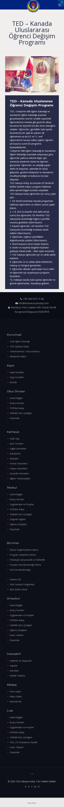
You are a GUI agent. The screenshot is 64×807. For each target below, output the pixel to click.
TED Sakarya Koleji (19, 346)
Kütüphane (15, 453)
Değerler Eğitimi (18, 519)
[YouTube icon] (32, 786)
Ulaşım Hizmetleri (18, 468)
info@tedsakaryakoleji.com (33, 303)
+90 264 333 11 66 (33, 299)
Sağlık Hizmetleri (18, 448)
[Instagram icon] (38, 786)
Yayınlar (14, 665)
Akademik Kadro (18, 356)
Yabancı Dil (15, 579)
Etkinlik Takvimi (17, 675)
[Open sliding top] (60, 3)
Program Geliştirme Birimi (23, 554)
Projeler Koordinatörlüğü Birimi (25, 564)
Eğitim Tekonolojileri (20, 478)
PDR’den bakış (17, 408)
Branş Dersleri (17, 403)
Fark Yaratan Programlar (22, 584)
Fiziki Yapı (14, 438)
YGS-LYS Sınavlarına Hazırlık (23, 742)
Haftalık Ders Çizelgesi (21, 413)
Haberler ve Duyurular (21, 660)
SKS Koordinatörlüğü (20, 569)
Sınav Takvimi (16, 635)
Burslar (13, 382)
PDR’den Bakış (17, 509)
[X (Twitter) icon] (29, 786)
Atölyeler (14, 458)
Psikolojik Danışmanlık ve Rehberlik (27, 559)
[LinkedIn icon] (35, 786)
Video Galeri (16, 696)
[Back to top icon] (32, 774)
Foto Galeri (15, 691)
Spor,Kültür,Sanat (18, 589)
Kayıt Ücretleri (17, 377)
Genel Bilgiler (16, 398)
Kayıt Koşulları (17, 372)
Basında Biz (16, 701)
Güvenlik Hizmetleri (19, 473)
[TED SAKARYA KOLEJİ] (33, 4)
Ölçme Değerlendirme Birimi (24, 549)
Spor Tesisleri (16, 443)
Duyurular (15, 418)
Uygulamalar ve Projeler (22, 504)
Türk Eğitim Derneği (20, 341)
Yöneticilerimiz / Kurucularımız (25, 351)
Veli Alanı (14, 670)
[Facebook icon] (25, 786)
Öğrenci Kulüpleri (18, 524)
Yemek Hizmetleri (18, 463)
